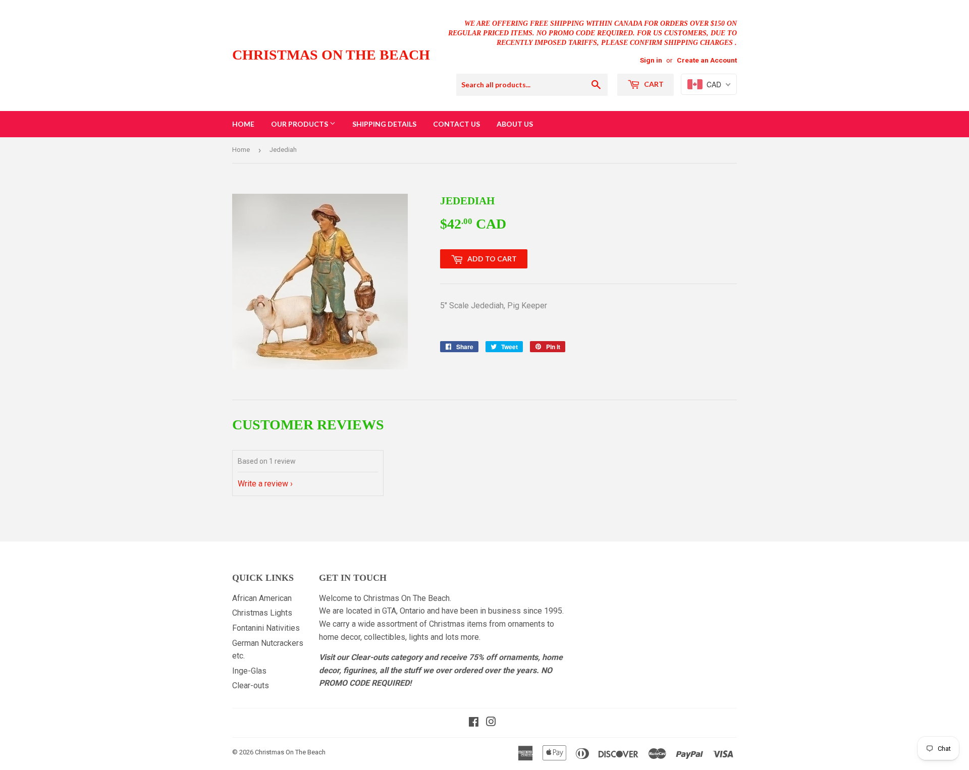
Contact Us (456, 124)
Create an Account (707, 60)
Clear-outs (250, 685)
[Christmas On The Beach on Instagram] (491, 723)
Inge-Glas (249, 671)
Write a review (263, 483)
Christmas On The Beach (331, 55)
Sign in (651, 60)
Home (243, 124)
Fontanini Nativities (266, 628)
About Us (515, 124)
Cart (653, 84)
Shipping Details (384, 124)
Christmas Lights (262, 613)
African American (262, 598)
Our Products (300, 124)
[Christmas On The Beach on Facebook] (473, 723)
